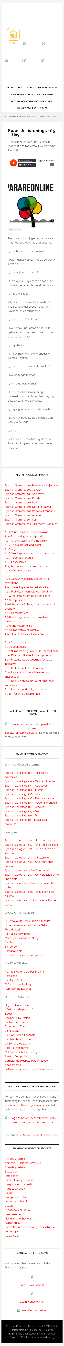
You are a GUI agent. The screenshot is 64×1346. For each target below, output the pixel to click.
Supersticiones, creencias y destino (26, 1227)
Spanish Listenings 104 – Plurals (24, 789)
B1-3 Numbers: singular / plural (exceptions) (31, 651)
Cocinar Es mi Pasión (17, 1018)
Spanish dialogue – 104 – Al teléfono (27, 857)
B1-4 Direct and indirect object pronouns (29, 655)
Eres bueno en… (14, 1214)
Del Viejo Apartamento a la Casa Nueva (28, 1069)
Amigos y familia (15, 1158)
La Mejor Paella (14, 980)
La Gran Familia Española (20, 1035)
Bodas (9, 1013)
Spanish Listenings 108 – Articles (24, 807)
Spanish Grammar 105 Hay (21, 502)
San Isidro (11, 942)
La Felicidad (12, 1030)
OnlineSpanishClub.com (32, 13)
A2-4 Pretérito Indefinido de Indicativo (28, 595)
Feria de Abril (12, 929)
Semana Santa (13, 950)
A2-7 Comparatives (16, 613)
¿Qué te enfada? (15, 1188)
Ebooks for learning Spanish (21, 732)
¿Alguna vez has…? (16, 1201)
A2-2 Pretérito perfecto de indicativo (27, 587)
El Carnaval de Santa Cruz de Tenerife (27, 921)
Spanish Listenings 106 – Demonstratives (29, 798)
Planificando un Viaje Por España (24, 971)
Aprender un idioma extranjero (23, 1163)
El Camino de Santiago (18, 984)
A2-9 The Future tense (18, 625)
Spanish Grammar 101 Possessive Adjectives (31, 485)
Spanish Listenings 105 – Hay (22, 794)
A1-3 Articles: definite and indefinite (26, 540)
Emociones (11, 1175)
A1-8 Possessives (15, 562)
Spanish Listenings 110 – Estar (23, 815)
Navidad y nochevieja (18, 1218)
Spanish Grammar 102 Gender (23, 489)
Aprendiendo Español (18, 988)
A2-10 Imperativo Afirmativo (22, 630)
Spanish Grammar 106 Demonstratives (28, 506)
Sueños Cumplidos (16, 1056)
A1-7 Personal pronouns (19, 557)
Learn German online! (33, 1310)
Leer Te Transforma (17, 1047)
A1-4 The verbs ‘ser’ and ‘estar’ (23, 544)
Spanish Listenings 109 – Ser (22, 811)
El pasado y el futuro (17, 1210)
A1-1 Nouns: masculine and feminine (26, 532)
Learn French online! (32, 1301)
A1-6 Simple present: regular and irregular (29, 553)
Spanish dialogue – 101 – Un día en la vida (30, 840)
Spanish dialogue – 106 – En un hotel (27, 870)
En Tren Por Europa (16, 1022)
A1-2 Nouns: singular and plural (23, 536)
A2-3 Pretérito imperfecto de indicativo (28, 591)
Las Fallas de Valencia (18, 933)
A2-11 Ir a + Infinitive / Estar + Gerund (27, 634)
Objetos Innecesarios (17, 1005)
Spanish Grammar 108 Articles (23, 515)
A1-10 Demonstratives (18, 570)
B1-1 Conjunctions (15, 642)
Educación (11, 1171)
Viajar (8, 1235)
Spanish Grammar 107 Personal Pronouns (30, 511)
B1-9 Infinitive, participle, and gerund (26, 689)
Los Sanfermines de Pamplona (23, 955)
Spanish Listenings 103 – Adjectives (26, 785)
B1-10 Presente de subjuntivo (22, 693)
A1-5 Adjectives (14, 549)
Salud (8, 1193)
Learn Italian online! (32, 1284)
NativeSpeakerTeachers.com (40, 1135)
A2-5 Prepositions (15, 600)
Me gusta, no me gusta (18, 1184)
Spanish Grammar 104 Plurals (22, 498)
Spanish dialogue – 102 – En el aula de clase (31, 844)
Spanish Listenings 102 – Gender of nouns (30, 781)
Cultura (9, 1205)
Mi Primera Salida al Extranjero (23, 1052)
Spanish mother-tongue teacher (26, 1105)
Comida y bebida (15, 1167)
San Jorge (11, 946)
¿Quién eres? (12, 1222)
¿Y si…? (15, 1235)
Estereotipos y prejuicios (19, 1180)
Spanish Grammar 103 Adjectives (25, 494)
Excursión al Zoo (15, 1026)
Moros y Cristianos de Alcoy (22, 938)
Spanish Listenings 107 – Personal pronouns (31, 802)
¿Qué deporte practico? (19, 1009)
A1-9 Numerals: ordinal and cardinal (26, 566)
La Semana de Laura (17, 1043)
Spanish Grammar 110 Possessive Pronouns (31, 523)
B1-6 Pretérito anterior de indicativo (26, 668)
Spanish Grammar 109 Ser (20, 519)
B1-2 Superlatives (15, 646)
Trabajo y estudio (15, 1197)
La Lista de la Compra (18, 1039)
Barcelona (11, 975)
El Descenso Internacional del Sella (26, 925)
